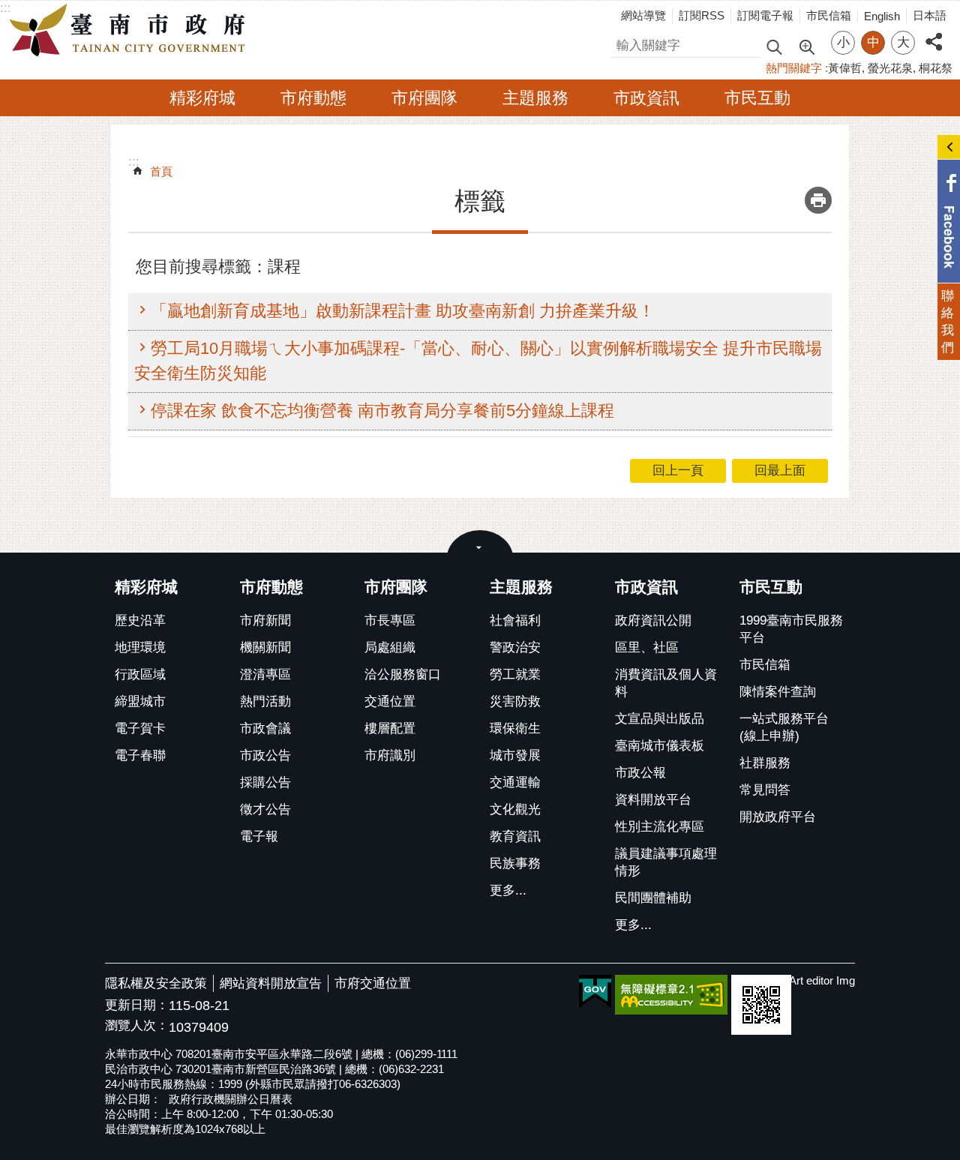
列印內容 (818, 200)
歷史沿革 (140, 620)
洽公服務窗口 (402, 674)
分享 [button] (934, 33)
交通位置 (390, 701)
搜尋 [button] (774, 46)
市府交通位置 (372, 983)
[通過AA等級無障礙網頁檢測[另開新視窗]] (671, 995)
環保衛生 (515, 728)
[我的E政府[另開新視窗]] (595, 992)
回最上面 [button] (780, 470)
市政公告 (265, 755)
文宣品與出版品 (659, 719)
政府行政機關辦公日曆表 (230, 1099)
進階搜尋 (806, 46)
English (882, 16)
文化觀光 (515, 809)
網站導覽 (643, 15)
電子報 (259, 836)
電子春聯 (140, 755)
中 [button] (873, 42)
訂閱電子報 (765, 15)
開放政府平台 (778, 817)
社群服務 (765, 763)
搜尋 (623, 43)
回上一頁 (678, 470)
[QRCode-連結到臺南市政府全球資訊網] (761, 1005)
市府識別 (390, 755)
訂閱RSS (701, 15)
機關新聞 (265, 647)
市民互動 (757, 97)
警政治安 (515, 647)
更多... (508, 890)
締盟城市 (140, 701)
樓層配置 (390, 728)
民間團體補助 (653, 898)
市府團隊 (425, 97)
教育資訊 (515, 836)
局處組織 (390, 647)
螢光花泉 (890, 67)
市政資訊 (647, 97)
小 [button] (843, 42)
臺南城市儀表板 (659, 746)
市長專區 (390, 620)
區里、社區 (647, 647)
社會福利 (515, 620)
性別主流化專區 (659, 827)
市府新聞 (265, 620)
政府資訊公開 (653, 620)
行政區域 (140, 674)
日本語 (929, 15)
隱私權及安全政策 (156, 983)
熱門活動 (265, 701)
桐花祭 (935, 67)
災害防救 (515, 701)
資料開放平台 (653, 800)
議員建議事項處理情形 (666, 862)
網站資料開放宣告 (271, 983)
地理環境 (140, 647)
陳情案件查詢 (778, 692)
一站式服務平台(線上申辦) (784, 727)
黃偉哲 (845, 67)
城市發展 (515, 755)
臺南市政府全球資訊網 (131, 31)
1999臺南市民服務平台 (791, 629)
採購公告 (265, 782)
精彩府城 (203, 97)
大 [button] (903, 42)
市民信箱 (828, 15)
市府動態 (313, 97)
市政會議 (265, 728)
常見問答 (765, 790)
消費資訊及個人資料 (666, 683)
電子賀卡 (140, 728)
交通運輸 (515, 782)
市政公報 (640, 773)
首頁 (161, 171)
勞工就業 (515, 674)
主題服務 (535, 97)
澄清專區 (265, 674)
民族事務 (515, 863)
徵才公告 (265, 809)
